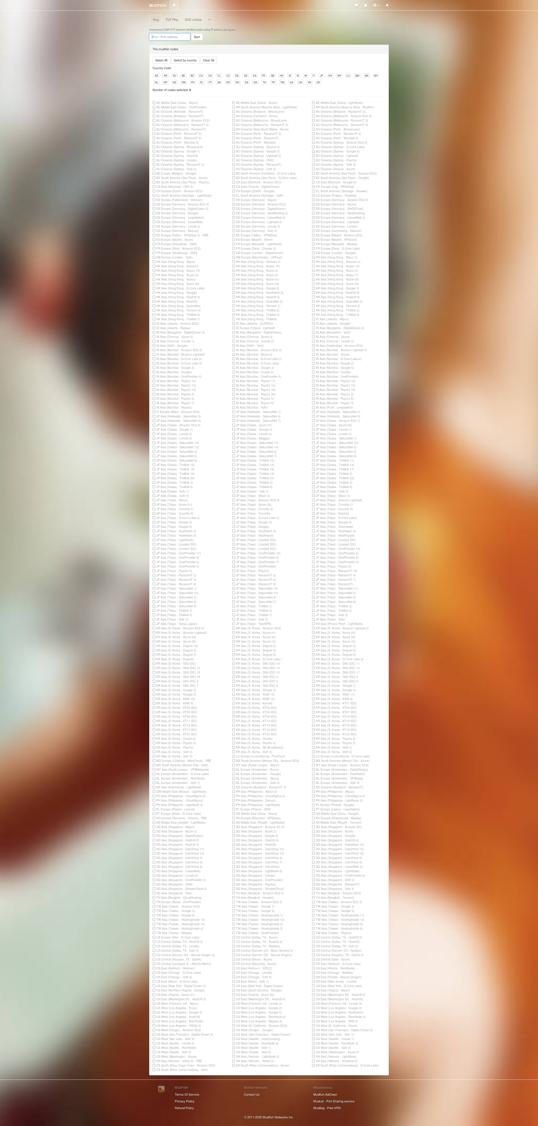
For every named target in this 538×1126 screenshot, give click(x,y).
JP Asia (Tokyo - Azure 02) (254, 504)
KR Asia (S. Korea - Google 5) (176, 694)
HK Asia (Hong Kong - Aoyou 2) (257, 270)
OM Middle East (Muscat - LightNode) (181, 791)
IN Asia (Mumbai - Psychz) (174, 407)
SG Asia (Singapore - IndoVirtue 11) (180, 849)
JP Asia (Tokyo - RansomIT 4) (336, 575)
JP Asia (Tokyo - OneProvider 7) (257, 562)
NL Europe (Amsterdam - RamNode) (180, 778)
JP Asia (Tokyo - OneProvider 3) (177, 557)
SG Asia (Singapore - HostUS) (256, 844)
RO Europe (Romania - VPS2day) (258, 818)
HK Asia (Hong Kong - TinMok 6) (337, 314)
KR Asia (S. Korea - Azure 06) (176, 641)
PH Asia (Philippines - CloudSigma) (179, 800)
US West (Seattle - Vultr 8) (253, 1052)
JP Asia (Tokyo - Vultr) (330, 619)
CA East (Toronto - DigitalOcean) (258, 186)
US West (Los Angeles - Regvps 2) (259, 1021)
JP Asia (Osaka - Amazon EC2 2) (178, 425)
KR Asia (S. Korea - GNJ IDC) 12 (178, 668)
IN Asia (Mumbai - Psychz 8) (255, 403)
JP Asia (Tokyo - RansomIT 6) (256, 579)
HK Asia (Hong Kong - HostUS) (177, 301)
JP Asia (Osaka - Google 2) (254, 429)
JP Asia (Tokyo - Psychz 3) (174, 571)
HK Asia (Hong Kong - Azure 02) (337, 279)
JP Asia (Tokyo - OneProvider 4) (257, 557)
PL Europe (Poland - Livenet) (175, 809)
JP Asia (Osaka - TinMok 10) (255, 460)
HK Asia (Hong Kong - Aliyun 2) (336, 257)
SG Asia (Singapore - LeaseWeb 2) (339, 866)
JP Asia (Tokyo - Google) (252, 526)
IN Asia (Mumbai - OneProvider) (337, 376)
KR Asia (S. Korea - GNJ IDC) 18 (178, 677)
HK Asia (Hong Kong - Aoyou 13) (178, 270)
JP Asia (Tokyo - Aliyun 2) (253, 496)
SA (246, 82)
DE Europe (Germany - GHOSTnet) (339, 208)
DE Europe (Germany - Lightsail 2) (259, 222)
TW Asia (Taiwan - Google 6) (175, 915)
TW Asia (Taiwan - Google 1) (255, 906)
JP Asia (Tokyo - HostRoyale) (335, 535)
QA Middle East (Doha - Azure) (256, 813)
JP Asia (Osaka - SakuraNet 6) (176, 456)
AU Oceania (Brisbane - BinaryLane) (260, 111)
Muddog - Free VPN (327, 1108)
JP (321, 75)
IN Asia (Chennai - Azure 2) (174, 337)
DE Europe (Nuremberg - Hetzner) (339, 231)
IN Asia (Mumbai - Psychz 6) (335, 398)
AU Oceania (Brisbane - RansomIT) (180, 116)
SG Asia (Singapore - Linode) (255, 875)
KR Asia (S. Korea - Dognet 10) (177, 646)
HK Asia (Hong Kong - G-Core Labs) (180, 288)
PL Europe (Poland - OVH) (253, 809)
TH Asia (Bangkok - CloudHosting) (179, 897)
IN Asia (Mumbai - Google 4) (255, 367)
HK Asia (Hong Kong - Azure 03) (177, 284)
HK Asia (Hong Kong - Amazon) (177, 266)
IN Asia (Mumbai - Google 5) (335, 367)
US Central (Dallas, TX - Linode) (177, 946)
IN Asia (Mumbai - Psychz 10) (176, 381)
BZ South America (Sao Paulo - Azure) (182, 178)
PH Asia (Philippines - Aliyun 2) (256, 791)
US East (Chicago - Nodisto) (334, 972)
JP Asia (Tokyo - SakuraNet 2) (336, 593)
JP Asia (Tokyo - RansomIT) (334, 584)
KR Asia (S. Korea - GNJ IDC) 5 (257, 681)
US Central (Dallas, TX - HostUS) (338, 941)
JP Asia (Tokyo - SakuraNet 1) (176, 588)
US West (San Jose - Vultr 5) (175, 1039)
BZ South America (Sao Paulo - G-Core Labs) (266, 178)
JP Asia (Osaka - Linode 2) (174, 434)
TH (264, 82)
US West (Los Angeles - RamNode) (179, 1021)
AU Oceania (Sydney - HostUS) (177, 155)
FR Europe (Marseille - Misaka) (336, 244)
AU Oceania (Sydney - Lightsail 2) (258, 155)
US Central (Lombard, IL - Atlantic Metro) (183, 964)
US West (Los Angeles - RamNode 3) (340, 1017)
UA (291, 82)
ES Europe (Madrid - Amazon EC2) (339, 235)
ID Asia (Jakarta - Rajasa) (173, 328)
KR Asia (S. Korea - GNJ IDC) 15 (178, 672)
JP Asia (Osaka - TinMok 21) (255, 478)
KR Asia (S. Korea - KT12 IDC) (256, 721)
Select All (161, 60)
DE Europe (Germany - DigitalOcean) (261, 208)
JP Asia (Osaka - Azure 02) (334, 425)
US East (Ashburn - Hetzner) (175, 968)
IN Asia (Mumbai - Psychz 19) (335, 390)
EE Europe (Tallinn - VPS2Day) (256, 235)
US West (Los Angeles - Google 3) (339, 1008)
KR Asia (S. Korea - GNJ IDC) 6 (337, 681)
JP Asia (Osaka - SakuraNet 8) (336, 456)
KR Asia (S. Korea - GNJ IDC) (176, 663)
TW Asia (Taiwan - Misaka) (174, 933)
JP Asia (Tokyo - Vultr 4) (252, 619)
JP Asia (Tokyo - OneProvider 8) (337, 562)
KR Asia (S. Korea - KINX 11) (335, 694)
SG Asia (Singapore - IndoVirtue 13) (340, 849)
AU (174, 75)
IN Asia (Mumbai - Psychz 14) (256, 385)
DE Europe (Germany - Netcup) (177, 231)
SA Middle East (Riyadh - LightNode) (260, 822)
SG (255, 82)
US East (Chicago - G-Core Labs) (178, 972)
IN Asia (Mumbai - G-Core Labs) (257, 363)
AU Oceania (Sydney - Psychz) (336, 160)
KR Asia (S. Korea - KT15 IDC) (256, 725)
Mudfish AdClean (325, 1094)
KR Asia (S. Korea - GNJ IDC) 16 (258, 672)
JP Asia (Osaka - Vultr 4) (172, 496)
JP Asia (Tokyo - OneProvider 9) (177, 566)
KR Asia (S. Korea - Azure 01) (256, 632)
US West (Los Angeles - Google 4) (179, 1012)
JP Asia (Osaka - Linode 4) (334, 434)
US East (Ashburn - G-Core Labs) (338, 964)
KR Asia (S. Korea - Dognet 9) (336, 654)
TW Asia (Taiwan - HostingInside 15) (180, 924)
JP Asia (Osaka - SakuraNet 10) (177, 443)
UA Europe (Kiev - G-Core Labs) (177, 937)
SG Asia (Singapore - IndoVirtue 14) (180, 853)
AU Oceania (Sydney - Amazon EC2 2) (341, 142)
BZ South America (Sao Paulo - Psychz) (182, 182)
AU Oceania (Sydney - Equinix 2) (258, 147)
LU (348, 75)
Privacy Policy (185, 1101)
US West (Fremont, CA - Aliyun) (177, 1003)
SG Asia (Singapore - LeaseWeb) (178, 871)
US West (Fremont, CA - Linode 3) (339, 1003)
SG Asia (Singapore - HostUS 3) (257, 840)
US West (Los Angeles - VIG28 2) (178, 1025)
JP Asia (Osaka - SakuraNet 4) (256, 451)
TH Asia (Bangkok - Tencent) (335, 897)
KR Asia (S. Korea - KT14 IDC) (176, 725)
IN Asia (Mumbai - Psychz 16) (176, 390)
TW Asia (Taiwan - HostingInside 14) (340, 919)
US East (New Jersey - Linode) (336, 981)
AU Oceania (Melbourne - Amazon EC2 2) (344, 116)
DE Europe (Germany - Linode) (336, 226)
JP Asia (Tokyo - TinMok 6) (174, 615)
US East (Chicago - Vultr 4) (174, 977)
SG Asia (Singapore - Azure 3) (256, 831)
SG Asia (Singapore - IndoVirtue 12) (260, 849)
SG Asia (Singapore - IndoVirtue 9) (179, 866)
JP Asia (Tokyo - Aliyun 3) (333, 496)
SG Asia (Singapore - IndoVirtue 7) (259, 862)
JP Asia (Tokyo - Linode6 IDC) (336, 544)
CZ (228, 75)
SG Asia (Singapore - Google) (336, 836)
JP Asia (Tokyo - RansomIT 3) (256, 575)
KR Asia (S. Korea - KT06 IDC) (256, 712)
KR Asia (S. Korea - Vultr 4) (334, 752)
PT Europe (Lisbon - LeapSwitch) (338, 809)
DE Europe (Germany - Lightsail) (337, 222)
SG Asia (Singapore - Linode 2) (177, 875)
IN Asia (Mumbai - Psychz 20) (256, 394)
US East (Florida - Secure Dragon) (339, 977)
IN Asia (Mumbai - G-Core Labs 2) (179, 359)
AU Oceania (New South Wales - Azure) (262, 129)
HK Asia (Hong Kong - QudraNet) (178, 306)
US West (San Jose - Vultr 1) (335, 1034)
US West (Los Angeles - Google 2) (259, 1008)
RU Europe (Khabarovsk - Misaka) (338, 818)
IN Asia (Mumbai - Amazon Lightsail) (180, 354)
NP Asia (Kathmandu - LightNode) (179, 787)
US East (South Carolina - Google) (259, 990)
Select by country (185, 60)
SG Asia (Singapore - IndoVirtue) (258, 866)
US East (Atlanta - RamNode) (335, 968)
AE (156, 75)
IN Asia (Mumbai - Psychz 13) (176, 385)
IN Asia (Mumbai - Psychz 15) (335, 385)
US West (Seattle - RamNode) (176, 1047)
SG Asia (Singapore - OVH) (174, 884)
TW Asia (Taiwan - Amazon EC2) (178, 906)
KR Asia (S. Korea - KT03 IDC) (256, 707)
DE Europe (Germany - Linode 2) (178, 226)
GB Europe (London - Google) (336, 253)
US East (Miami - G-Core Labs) (177, 981)
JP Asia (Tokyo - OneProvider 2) (337, 553)
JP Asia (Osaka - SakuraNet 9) (176, 460)
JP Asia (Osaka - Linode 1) (334, 429)
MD (357, 75)
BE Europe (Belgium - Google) (176, 173)
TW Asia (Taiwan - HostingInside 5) (259, 928)
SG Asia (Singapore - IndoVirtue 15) (260, 853)
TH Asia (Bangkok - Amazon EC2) (338, 893)
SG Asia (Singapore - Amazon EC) (339, 827)
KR (339, 75)
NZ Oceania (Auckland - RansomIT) (340, 787)
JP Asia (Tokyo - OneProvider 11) (178, 553)
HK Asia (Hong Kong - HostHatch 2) (260, 292)
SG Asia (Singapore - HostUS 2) (177, 840)
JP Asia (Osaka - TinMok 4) (254, 482)
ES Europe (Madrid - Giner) (254, 239)
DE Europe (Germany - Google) (177, 213)
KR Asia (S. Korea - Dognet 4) (176, 650)
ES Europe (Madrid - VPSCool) (336, 239)
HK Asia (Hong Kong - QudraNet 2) (259, 301)
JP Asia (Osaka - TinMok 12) (175, 465)
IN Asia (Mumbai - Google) (174, 372)
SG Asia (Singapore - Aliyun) (175, 827)
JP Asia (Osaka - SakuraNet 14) (257, 447)
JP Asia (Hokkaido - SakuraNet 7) (258, 420)
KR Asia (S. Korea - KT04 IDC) (336, 707)
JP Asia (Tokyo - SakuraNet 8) (336, 601)
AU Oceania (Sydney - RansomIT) (258, 164)
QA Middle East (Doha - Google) (337, 813)
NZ (174, 82)
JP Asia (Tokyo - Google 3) (254, 522)
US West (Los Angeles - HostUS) (178, 1017)
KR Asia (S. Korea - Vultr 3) (254, 752)
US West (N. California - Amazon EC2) (261, 1025)
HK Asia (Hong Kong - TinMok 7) (178, 319)
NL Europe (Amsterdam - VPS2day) (339, 778)
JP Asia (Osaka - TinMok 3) (174, 482)
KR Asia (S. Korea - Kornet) (254, 703)
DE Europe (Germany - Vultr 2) (256, 231)
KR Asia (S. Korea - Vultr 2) (174, 752)
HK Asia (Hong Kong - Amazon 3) (338, 261)
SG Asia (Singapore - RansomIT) (338, 884)
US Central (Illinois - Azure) (254, 959)
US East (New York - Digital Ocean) (259, 986)
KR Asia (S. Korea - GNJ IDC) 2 (257, 677)
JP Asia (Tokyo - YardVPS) (253, 624)
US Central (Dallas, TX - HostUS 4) (259, 941)
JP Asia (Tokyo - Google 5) (174, 526)
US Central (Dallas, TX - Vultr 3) (177, 950)
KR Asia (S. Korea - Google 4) (336, 690)
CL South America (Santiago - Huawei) (341, 191)
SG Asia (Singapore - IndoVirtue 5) (339, 858)
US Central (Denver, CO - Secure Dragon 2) (185, 955)
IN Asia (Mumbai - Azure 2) (254, 354)
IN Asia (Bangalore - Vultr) (333, 332)
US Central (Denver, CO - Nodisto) (339, 950)
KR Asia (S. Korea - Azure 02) (336, 632)
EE (246, 75)
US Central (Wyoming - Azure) (256, 964)
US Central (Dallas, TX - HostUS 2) (339, 937)
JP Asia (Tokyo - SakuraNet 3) (176, 597)
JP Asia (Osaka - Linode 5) (174, 438)
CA (201, 75)
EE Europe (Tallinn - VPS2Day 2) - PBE (182, 235)
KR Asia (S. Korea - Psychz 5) (336, 743)
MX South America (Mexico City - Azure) (342, 760)
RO (228, 82)
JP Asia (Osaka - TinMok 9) (334, 487)
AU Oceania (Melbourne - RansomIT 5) (342, 125)
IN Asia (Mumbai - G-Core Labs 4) (338, 359)
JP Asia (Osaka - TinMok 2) (334, 473)
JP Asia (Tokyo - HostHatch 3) (256, 531)
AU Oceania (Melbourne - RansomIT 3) (182, 125)
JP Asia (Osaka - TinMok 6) (174, 487)
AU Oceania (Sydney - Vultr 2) (336, 164)
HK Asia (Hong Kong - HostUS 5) (338, 297)
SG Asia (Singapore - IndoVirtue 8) (339, 862)
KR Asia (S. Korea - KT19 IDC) (336, 730)
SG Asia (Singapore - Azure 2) (176, 831)
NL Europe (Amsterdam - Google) (258, 774)
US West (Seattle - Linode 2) (175, 1043)
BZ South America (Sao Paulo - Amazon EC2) (346, 173)
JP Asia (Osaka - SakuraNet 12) (337, 443)
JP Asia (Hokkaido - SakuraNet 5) (338, 416)
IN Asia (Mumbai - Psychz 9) (335, 403)
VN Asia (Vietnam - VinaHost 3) (336, 1061)
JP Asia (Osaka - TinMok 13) (255, 465)
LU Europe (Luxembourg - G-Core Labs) (343, 756)
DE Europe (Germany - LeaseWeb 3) (340, 217)
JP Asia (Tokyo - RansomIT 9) (256, 584)
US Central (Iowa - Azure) (333, 959)
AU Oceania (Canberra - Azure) (257, 116)
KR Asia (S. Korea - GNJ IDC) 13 (258, 668)
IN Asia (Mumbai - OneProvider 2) (179, 376)
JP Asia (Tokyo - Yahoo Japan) (176, 624)
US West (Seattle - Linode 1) (335, 1039)
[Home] (174, 5)
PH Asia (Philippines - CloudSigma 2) (181, 796)
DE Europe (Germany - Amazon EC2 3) (182, 204)
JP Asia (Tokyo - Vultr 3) (172, 619)
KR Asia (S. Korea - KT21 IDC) (176, 734)
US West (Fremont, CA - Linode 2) (259, 1003)
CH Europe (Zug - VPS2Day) (335, 186)
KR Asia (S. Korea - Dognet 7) (176, 654)
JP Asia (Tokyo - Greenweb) (334, 526)
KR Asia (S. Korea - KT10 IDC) (336, 716)
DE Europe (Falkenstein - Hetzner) (179, 200)
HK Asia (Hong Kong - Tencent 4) (178, 310)
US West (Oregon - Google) (254, 1030)
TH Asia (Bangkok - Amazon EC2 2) (260, 893)
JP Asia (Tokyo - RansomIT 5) (176, 579)
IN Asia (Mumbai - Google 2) (335, 363)
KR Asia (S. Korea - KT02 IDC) (176, 707)
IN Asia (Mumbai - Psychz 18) (256, 390)
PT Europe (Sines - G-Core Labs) (178, 813)
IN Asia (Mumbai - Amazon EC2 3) (259, 350)
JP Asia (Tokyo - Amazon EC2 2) (258, 500)
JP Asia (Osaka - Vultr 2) (252, 491)
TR (273, 82)
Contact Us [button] (252, 1094)
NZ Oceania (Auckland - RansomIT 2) (261, 787)
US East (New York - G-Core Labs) (339, 986)
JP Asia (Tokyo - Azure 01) (174, 504)
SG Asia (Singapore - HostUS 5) (177, 844)
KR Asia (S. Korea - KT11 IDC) (176, 721)
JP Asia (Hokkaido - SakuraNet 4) (258, 416)
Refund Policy (184, 1108)
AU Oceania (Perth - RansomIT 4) (338, 133)
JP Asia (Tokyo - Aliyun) (172, 500)
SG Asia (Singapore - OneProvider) (259, 880)
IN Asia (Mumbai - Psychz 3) (335, 394)
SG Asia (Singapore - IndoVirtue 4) (259, 858)
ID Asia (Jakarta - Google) (333, 323)
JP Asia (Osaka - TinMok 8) (254, 487)
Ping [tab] (155, 19)
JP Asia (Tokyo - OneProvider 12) (258, 553)
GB (272, 75)
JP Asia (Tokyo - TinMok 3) (174, 610)
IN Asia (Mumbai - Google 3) (175, 367)
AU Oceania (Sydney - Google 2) (258, 151)
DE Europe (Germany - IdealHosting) (340, 213)
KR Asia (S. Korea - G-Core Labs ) (259, 659)
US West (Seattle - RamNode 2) (257, 1043)
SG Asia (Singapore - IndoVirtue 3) (179, 858)
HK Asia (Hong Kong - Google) (176, 292)
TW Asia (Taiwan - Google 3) (175, 911)
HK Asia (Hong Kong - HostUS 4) (258, 297)
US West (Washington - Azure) (176, 1056)
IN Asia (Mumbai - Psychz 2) (175, 394)
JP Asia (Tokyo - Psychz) (252, 571)
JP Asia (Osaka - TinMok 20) (175, 478)
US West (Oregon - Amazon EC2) (178, 1030)
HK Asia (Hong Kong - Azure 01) (257, 279)
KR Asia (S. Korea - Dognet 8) (256, 654)
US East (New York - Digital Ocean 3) (181, 986)
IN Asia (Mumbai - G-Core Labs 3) (259, 359)
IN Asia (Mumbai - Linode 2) (254, 372)
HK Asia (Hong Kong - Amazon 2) (258, 261)
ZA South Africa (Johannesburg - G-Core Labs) (347, 1065)
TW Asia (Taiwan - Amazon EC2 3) (339, 902)
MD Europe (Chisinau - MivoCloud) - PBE (183, 760)
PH (193, 82)
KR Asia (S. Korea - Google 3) (256, 690)
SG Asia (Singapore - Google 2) (257, 836)
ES (254, 75)
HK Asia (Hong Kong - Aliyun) (175, 261)
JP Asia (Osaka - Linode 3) (254, 434)
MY (376, 75)
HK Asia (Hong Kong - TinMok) (256, 319)
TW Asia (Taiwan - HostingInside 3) (339, 924)
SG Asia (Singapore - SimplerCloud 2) (181, 889)
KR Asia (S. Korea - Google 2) (176, 690)
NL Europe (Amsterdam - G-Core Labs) (182, 774)
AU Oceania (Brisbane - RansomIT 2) (341, 111)
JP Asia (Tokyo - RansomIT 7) (336, 579)
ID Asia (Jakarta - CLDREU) (254, 323)
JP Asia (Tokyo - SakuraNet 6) (176, 601)
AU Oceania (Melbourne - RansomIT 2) (342, 120)
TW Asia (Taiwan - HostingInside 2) (259, 924)
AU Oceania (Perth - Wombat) (256, 142)
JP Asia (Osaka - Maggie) (253, 438)
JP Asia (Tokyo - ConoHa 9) (174, 513)
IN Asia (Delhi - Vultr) (250, 345)
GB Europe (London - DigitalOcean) (260, 253)
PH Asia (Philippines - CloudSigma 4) (340, 796)
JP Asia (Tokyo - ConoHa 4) (254, 509)
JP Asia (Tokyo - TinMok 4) (254, 610)
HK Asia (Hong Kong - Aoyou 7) (337, 275)
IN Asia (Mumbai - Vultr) (252, 407)
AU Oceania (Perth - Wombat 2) (337, 138)
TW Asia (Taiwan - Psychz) (334, 933)
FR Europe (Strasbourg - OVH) (176, 253)
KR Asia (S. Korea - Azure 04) (256, 637)
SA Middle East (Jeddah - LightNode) (181, 822)
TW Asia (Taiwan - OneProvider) (257, 933)
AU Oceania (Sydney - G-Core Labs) (340, 147)
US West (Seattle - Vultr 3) (173, 1052)
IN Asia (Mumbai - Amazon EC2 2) (179, 350)
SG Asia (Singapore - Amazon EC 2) (260, 827)
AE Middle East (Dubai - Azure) (256, 103)
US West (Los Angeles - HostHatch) (339, 1012)
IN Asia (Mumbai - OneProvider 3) (258, 376)
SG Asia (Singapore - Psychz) (256, 884)
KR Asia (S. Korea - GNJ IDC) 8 (257, 685)
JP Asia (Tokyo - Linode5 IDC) (256, 544)
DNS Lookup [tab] (193, 19)
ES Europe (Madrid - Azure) (174, 239)
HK (281, 75)
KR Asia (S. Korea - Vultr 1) (334, 747)
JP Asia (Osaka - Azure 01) (254, 425)
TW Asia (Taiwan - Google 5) (335, 911)
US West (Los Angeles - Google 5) (259, 1012)
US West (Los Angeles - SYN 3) (337, 1021)
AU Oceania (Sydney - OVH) (255, 160)
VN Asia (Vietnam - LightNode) (336, 1056)
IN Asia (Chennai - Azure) (333, 337)
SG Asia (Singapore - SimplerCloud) (260, 889)
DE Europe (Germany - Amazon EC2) (261, 204)
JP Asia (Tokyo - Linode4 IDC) (176, 544)
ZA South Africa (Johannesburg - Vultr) (182, 1070)
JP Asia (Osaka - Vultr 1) (172, 491)
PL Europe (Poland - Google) (335, 805)
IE (298, 75)
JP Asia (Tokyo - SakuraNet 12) (177, 593)
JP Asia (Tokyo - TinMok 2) (334, 606)
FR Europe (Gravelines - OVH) (176, 244)
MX (367, 75)
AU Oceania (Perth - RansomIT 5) (179, 138)
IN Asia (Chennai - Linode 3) (335, 341)
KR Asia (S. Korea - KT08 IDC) (176, 716)
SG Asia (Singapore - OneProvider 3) (181, 880)
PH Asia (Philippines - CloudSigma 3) (260, 796)
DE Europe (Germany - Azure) (336, 204)
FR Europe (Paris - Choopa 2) (256, 248)
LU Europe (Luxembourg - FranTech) (260, 756)
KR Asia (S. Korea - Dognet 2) (256, 646)
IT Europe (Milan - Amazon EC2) (178, 412)
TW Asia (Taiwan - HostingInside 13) (260, 919)
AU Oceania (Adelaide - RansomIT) (179, 111)
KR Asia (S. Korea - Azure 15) (256, 641)
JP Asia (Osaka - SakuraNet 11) (257, 443)
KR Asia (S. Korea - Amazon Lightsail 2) (342, 628)
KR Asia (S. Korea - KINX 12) (175, 699)
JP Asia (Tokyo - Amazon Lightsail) (339, 500)
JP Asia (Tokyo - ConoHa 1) (334, 504)
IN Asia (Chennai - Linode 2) (255, 341)
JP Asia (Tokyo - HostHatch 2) (176, 531)
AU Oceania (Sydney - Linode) (176, 160)
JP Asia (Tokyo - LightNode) (175, 540)
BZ (192, 75)
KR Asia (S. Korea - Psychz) (175, 747)
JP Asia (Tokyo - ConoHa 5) (334, 509)
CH (210, 75)
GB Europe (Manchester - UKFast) (259, 257)
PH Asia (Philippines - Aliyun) (335, 791)
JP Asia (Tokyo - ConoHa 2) (174, 509)
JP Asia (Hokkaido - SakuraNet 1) (258, 412)
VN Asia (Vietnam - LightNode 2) (257, 1056)
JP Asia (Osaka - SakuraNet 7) (256, 456)
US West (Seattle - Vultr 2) (333, 1047)
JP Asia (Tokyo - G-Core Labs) (336, 518)
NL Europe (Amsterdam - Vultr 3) (338, 783)
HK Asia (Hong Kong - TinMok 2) (258, 310)
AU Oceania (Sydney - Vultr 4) (256, 169)
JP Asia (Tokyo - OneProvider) (256, 566)
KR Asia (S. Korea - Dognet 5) (256, 650)
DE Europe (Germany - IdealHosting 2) (262, 213)
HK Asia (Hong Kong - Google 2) (257, 288)
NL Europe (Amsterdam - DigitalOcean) (342, 769)
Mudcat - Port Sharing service (333, 1101)
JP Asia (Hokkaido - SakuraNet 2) (338, 412)
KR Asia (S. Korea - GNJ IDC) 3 (337, 677)
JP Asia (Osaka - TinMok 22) (335, 478)
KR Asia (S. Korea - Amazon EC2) (258, 628)
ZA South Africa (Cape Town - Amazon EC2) (185, 1065)
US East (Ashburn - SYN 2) (254, 968)
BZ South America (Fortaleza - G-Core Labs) (266, 173)
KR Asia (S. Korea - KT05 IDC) (176, 712)
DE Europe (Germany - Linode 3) (258, 226)
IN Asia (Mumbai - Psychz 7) (175, 403)
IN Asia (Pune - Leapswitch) (334, 407)
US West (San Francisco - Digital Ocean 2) (344, 1030)
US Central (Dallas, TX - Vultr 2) (337, 946)
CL (219, 75)
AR (165, 75)
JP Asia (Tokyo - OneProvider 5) (337, 557)
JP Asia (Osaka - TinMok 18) (175, 473)
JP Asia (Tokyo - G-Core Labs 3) (257, 518)
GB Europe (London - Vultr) (174, 257)
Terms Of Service (187, 1094)
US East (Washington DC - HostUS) (339, 999)
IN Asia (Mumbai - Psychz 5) (255, 398)
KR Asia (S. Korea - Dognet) (175, 659)
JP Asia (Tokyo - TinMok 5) (334, 610)
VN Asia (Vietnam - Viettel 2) (255, 1061)
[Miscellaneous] (377, 5)
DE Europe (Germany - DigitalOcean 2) (182, 208)
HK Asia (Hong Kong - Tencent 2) (338, 306)
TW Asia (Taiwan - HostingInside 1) (259, 915)
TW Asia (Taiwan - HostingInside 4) (179, 928)
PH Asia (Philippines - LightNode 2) (339, 800)
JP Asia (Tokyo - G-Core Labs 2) (178, 518)
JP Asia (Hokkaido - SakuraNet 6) (178, 420)
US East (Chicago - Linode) (254, 972)
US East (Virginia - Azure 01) (175, 994)
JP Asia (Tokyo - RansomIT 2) (176, 575)
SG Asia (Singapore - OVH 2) (335, 880)
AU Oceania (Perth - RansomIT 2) (179, 133)
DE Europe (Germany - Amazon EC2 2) (342, 200)
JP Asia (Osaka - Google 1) (174, 429)
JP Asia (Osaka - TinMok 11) (335, 460)
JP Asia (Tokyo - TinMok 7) (254, 615)
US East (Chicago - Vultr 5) (254, 977)
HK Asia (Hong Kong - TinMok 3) (337, 310)
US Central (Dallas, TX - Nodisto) (258, 946)
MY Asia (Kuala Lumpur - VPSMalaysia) (182, 769)
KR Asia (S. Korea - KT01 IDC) (336, 703)
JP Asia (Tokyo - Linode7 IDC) (176, 548)
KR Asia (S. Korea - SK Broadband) (259, 747)
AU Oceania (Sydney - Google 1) (178, 151)
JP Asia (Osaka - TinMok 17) (335, 469)
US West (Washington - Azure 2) (337, 1052)
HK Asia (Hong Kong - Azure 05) (337, 284)
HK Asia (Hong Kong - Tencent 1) (258, 306)
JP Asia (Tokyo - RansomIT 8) (176, 584)
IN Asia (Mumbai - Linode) (333, 372)
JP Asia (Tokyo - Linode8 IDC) (256, 548)
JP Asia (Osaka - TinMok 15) (175, 469)
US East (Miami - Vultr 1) (252, 981)
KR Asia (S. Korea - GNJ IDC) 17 (338, 672)
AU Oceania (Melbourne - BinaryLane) (261, 120)
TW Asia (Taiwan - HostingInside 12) (180, 919)
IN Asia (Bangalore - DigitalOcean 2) (340, 328)
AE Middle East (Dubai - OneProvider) (181, 107)
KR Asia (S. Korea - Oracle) (254, 738)
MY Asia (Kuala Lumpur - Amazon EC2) (342, 765)
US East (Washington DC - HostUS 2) (340, 994)
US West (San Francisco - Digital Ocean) (263, 1034)
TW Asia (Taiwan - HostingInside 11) (340, 915)
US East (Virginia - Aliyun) (333, 990)
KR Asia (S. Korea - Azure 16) (336, 641)
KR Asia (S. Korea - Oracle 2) (175, 738)
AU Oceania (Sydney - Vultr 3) (176, 169)
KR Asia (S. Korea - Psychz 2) (336, 738)
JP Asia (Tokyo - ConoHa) (253, 513)
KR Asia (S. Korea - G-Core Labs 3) (339, 659)
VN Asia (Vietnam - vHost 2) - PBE (179, 1061)
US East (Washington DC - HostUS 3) (181, 999)
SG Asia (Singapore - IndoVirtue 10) (340, 844)
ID (290, 75)
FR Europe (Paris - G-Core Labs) (338, 248)
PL (201, 82)
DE (237, 75)
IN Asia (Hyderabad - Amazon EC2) (339, 345)
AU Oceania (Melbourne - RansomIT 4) (262, 125)
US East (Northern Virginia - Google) (180, 990)
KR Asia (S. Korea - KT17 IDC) (176, 730)
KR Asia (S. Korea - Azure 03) (176, 637)
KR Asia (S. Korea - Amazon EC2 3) (180, 628)
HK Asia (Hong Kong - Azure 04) (257, 284)
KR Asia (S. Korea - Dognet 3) (336, 646)
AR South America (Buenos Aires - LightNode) (266, 107)
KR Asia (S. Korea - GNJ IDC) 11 (338, 663)
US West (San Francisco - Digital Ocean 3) (184, 1034)
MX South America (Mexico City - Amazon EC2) (267, 760)
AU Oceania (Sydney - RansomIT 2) (180, 164)
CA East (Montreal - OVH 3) (174, 186)
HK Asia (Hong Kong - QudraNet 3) (339, 301)
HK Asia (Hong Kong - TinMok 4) (178, 314)
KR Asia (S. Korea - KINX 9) (174, 703)
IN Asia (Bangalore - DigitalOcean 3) (180, 332)
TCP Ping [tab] (171, 19)
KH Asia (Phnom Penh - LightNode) (339, 624)
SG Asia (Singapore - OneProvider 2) (340, 875)
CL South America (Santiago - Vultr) (260, 195)
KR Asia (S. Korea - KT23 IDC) (336, 734)
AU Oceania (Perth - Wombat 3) (177, 142)
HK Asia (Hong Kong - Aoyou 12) (338, 266)
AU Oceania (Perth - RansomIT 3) (258, 133)
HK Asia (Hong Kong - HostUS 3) (178, 297)
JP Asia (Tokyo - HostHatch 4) (336, 531)
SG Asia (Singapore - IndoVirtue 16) (340, 853)
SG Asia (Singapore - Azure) (335, 831)
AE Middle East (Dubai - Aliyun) (177, 103)
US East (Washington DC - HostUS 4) (261, 999)
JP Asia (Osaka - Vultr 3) (332, 491)
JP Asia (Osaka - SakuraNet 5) (336, 451)
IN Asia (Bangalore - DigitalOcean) (259, 332)
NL (156, 82)
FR (263, 75)
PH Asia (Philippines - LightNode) (258, 805)
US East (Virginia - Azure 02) (255, 994)
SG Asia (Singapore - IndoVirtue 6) (179, 862)
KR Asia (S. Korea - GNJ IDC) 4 (177, 681)
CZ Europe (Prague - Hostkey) (336, 195)
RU (237, 82)
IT (314, 75)
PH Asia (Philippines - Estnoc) (256, 800)
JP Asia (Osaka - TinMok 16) (255, 469)
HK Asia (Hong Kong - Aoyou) (176, 279)
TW (282, 82)
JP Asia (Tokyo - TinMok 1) (254, 606)
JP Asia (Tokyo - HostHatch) (254, 535)
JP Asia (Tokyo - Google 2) (174, 522)
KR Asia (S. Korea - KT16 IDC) (336, 725)
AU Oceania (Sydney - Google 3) (338, 151)
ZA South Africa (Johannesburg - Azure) (262, 1065)
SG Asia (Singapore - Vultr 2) (335, 889)
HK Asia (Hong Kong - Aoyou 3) (337, 270)
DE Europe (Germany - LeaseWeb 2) (260, 217)
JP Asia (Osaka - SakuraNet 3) (176, 451)
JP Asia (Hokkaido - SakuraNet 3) (178, 416)
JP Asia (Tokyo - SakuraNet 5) (336, 597)
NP (165, 82)
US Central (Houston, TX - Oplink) (179, 959)
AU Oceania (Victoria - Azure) (335, 169)
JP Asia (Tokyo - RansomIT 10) (336, 571)
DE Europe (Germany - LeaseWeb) (179, 222)
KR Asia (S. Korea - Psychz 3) (176, 743)
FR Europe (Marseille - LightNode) (259, 244)
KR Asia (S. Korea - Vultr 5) (174, 756)
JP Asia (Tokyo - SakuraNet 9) (176, 606)
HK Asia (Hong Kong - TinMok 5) (258, 314)
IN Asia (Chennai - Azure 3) (254, 337)
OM (184, 82)
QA (219, 82)
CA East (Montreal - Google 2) (336, 182)
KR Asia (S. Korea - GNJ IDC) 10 (258, 663)
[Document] (366, 5)
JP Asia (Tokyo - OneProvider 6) (177, 562)
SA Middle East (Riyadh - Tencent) (339, 822)
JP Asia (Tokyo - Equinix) (332, 513)
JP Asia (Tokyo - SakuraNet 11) (337, 588)
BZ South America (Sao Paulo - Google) (342, 178)
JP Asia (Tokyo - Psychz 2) (333, 566)
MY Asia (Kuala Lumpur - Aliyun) (257, 765)
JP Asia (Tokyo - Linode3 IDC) (336, 540)
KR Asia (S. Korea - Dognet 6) (336, 650)
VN (309, 82)
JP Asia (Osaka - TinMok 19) (255, 473)
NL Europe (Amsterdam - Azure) (257, 769)
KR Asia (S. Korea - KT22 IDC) (256, 734)
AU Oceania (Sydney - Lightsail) (337, 155)
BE (183, 75)
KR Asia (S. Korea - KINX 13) (255, 699)
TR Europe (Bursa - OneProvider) (178, 902)
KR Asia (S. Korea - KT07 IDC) (336, 712)
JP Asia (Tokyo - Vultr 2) (332, 615)
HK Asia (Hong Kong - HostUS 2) (338, 292)
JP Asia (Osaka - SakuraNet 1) (336, 438)
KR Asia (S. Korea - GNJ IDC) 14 (338, 668)
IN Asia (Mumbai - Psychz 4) (175, 398)
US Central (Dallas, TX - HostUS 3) (179, 941)
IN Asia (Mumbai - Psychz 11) (256, 381)
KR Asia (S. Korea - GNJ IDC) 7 (177, 685)
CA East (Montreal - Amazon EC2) (259, 182)
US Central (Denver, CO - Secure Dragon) (264, 955)
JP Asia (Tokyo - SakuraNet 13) (257, 593)
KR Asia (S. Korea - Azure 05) (336, 637)
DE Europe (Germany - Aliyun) (256, 200)
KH (330, 75)
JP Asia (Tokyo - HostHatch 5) (176, 535)
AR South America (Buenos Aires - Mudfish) (345, 107)
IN (306, 75)
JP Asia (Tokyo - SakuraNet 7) (256, 601)
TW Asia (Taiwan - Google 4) (255, 911)
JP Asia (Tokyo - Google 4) (334, 522)
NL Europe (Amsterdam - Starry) (257, 778)
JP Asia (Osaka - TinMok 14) (335, 465)
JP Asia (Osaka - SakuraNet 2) (336, 447)
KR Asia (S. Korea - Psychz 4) (256, 743)
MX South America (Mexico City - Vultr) (182, 765)
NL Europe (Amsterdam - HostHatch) (340, 774)
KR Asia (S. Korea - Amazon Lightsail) (181, 632)
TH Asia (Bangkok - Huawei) (255, 897)
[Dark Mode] (387, 5)
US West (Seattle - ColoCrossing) (258, 1039)
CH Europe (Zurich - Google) (255, 191)
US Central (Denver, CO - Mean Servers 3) (264, 950)
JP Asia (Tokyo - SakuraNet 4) (256, 597)
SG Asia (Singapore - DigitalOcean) (179, 836)
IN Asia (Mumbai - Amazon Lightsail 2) (341, 350)
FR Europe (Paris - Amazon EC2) (178, 248)
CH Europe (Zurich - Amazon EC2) (179, 191)
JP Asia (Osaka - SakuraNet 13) (177, 447)
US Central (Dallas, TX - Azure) (257, 937)
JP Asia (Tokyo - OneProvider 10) (338, 548)
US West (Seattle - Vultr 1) (253, 1047)
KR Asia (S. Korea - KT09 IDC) (256, 716)
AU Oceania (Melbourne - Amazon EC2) (183, 120)
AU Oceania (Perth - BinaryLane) (338, 129)
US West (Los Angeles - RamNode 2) (261, 1017)
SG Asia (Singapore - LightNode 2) (259, 871)
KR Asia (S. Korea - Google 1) (336, 685)
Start (197, 37)
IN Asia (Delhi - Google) (172, 345)
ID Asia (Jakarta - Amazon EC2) (177, 323)
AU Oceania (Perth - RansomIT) (257, 138)
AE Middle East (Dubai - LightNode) (339, 103)
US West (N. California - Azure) (336, 1025)
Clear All (208, 60)
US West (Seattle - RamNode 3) (337, 1043)
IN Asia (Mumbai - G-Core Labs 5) (179, 363)
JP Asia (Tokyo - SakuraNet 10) (257, 588)
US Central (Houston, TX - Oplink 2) (340, 955)
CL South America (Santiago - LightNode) (184, 195)
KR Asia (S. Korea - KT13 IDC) (336, 721)
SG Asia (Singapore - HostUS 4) (337, 840)
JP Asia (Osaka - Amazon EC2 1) (338, 420)
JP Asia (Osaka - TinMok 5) (334, 482)
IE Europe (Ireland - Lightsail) (255, 328)
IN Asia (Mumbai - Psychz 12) (335, 381)
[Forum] (356, 5)
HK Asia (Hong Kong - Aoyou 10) (258, 266)
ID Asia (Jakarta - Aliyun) (332, 319)
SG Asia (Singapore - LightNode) (338, 871)
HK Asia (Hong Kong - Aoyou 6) (257, 275)
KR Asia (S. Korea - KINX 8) (334, 699)
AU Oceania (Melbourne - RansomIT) (181, 129)
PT (210, 82)
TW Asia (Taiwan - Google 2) (335, 906)
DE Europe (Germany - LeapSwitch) (180, 217)
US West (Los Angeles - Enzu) (176, 1008)
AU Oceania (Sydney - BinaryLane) (179, 147)
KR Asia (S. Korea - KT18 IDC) (256, 730)
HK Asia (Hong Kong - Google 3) (337, 288)
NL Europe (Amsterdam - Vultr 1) (178, 783)
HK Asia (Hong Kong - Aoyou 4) (177, 275)
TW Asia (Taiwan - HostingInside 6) (339, 928)
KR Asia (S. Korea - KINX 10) (255, 694)
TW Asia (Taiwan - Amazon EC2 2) (259, 902)
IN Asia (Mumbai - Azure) (332, 354)
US (300, 82)
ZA (318, 82)
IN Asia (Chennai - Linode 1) (175, 341)
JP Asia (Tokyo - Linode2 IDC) (256, 540)
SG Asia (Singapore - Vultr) (174, 893)
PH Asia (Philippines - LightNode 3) (179, 805)
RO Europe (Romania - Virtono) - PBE (181, 818)
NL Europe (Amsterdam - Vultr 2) (258, 783)
